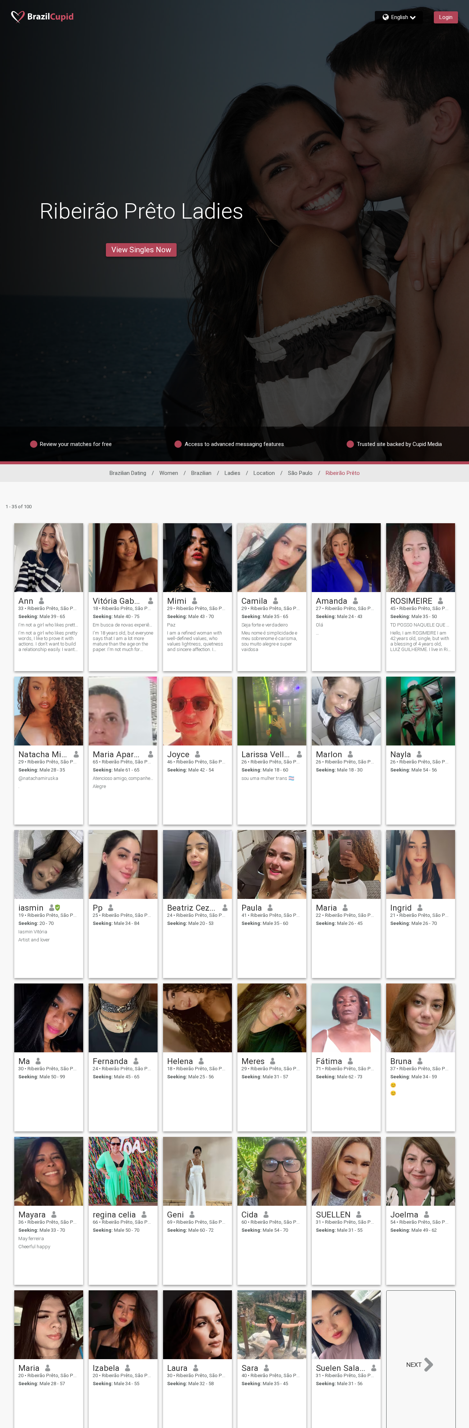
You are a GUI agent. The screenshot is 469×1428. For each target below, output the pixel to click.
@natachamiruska (38, 778)
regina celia (114, 1214)
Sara (249, 1368)
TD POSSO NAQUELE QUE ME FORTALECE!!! (420, 625)
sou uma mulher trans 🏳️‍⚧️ (267, 778)
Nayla (400, 754)
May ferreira (31, 1238)
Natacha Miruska (43, 754)
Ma (24, 1061)
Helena (180, 1061)
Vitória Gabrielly (118, 601)
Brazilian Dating (128, 473)
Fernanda (110, 1061)
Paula (251, 907)
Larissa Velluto (266, 754)
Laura (177, 1368)
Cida (249, 1214)
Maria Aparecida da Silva (118, 754)
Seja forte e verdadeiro (264, 625)
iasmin (31, 907)
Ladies (232, 473)
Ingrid (401, 907)
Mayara (32, 1214)
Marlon (329, 754)
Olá (319, 625)
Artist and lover (34, 939)
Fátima (329, 1061)
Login (446, 17)
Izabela (106, 1368)
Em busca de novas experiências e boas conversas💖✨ (123, 625)
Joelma (404, 1214)
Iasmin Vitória (32, 931)
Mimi (177, 601)
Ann (25, 601)
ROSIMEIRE (411, 601)
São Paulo (300, 473)
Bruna (401, 1061)
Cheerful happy (34, 1246)
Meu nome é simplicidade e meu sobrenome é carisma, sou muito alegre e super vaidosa (269, 641)
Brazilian (201, 473)
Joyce (178, 754)
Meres (253, 1061)
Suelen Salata (341, 1368)
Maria (326, 907)
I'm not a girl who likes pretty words (48, 625)
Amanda (331, 601)
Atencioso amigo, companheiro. (123, 778)
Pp (98, 907)
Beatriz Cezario (192, 907)
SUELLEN (333, 1214)
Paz (171, 625)
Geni (175, 1214)
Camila (254, 601)
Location (264, 473)
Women (168, 473)
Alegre (99, 786)
